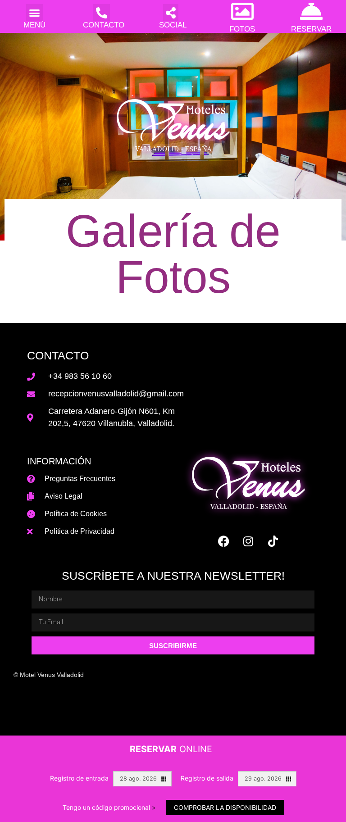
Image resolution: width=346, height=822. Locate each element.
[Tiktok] (273, 541)
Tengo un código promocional (109, 807)
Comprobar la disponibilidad (225, 807)
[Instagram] (248, 541)
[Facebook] (223, 541)
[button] (34, 12)
